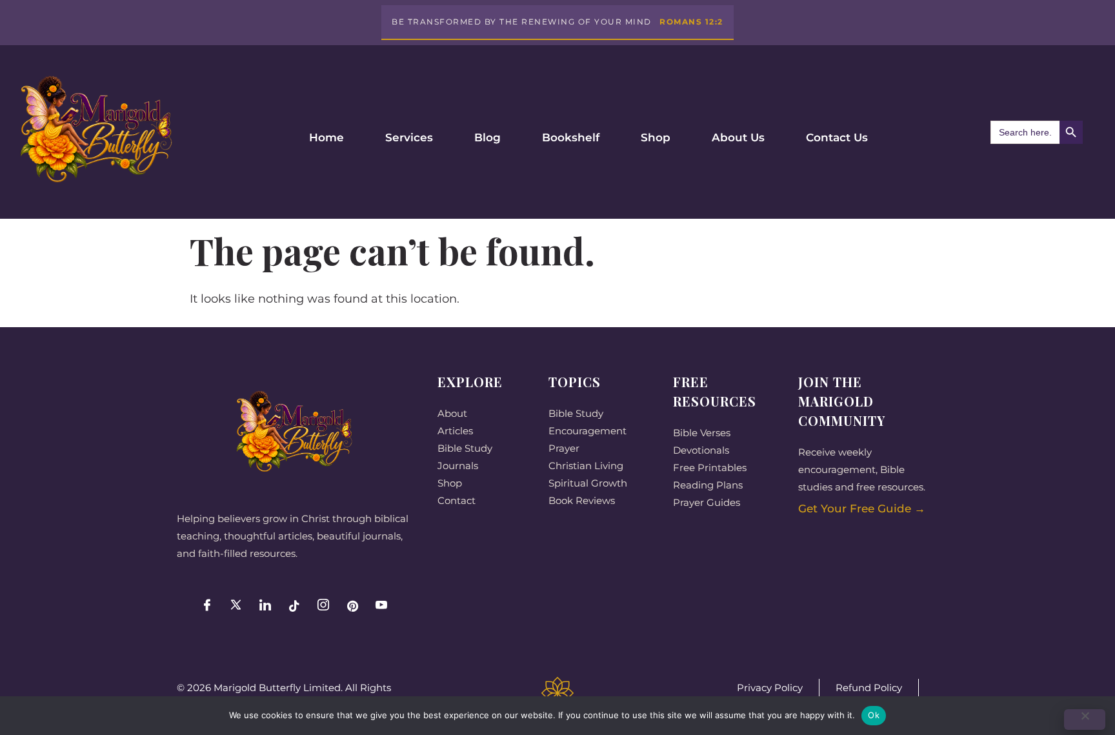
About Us (738, 137)
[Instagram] (323, 606)
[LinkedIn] (265, 606)
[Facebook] (207, 606)
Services (409, 137)
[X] (236, 606)
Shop (655, 137)
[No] (1084, 719)
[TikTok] (294, 606)
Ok (873, 715)
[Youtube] (381, 606)
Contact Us (837, 137)
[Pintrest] (352, 606)
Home (326, 137)
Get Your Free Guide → (861, 508)
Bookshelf (570, 137)
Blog (487, 137)
